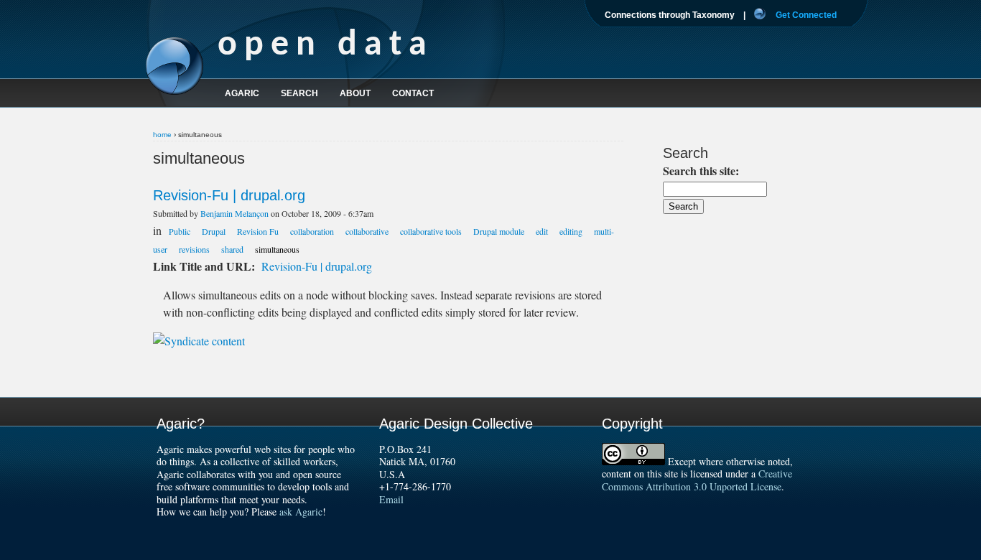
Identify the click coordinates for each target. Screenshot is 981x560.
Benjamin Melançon (234, 213)
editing (570, 231)
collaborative (367, 231)
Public (179, 231)
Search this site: (701, 170)
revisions (194, 249)
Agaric (242, 93)
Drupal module (498, 231)
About (355, 93)
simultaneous (277, 249)
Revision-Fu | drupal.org (229, 195)
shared (232, 249)
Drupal (214, 231)
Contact (413, 93)
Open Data (326, 45)
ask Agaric (300, 511)
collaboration (312, 231)
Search (299, 93)
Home (162, 135)
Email (391, 499)
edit (542, 231)
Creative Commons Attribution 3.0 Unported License (697, 480)
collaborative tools (431, 231)
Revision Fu (258, 231)
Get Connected (806, 15)
